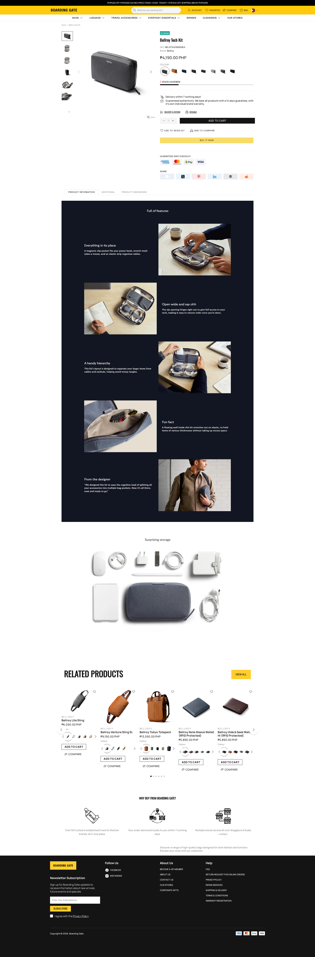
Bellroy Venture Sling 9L (117, 732)
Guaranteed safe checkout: (175, 156)
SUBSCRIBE (60, 908)
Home (64, 25)
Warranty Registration (218, 900)
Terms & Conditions (217, 895)
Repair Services (214, 885)
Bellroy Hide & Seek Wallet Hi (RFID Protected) (235, 734)
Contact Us (166, 879)
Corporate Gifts (169, 890)
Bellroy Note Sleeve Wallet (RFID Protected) (196, 734)
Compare (75, 754)
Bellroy (170, 50)
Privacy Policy (81, 916)
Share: (163, 171)
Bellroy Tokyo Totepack (155, 732)
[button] (65, 730)
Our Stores (166, 885)
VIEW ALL (241, 674)
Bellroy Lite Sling (73, 720)
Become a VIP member (171, 869)
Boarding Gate (64, 10)
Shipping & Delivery (216, 890)
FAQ (208, 869)
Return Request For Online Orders (225, 874)
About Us (165, 874)
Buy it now (207, 140)
